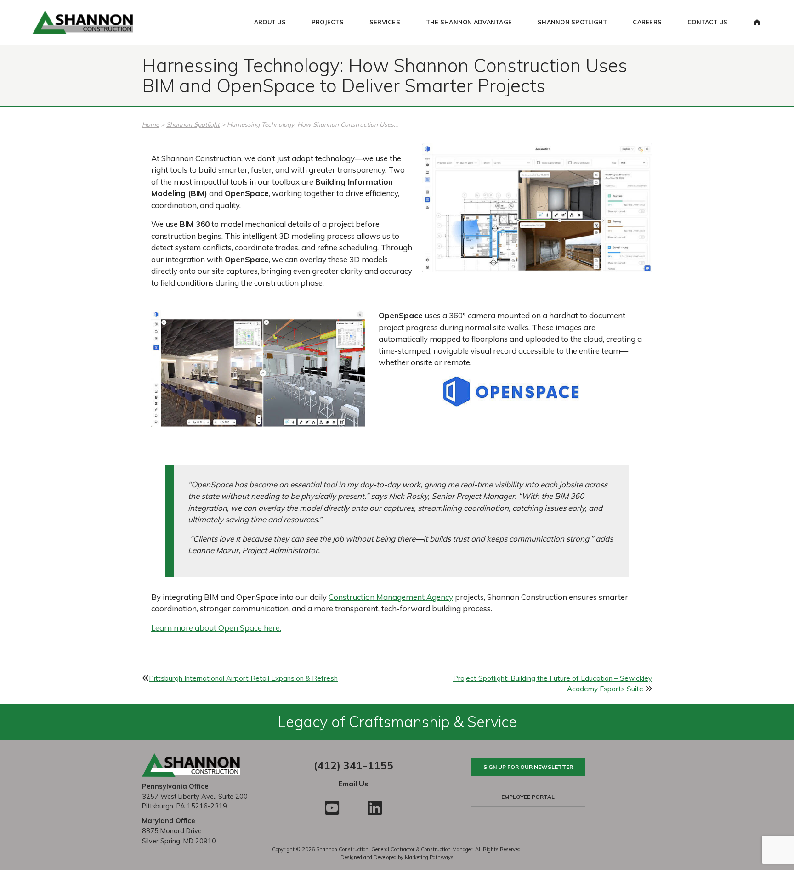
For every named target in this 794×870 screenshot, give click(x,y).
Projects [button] (328, 22)
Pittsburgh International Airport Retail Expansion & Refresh (243, 678)
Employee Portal (528, 796)
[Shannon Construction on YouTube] (332, 807)
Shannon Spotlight (572, 22)
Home (150, 124)
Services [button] (384, 22)
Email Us (353, 783)
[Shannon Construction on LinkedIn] (375, 807)
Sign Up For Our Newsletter (528, 766)
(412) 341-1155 (353, 765)
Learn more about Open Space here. (216, 628)
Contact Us (707, 22)
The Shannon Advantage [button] (469, 22)
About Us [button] (270, 22)
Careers (647, 22)
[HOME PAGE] (757, 22)
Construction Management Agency (391, 597)
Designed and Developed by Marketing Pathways (397, 857)
